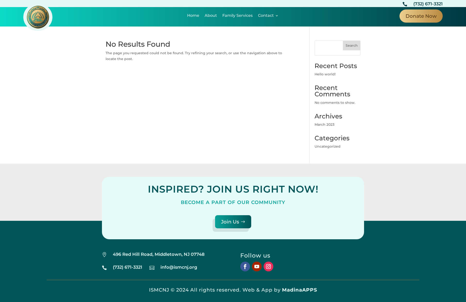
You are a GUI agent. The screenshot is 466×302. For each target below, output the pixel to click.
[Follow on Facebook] (245, 266)
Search (352, 45)
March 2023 (324, 124)
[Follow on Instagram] (268, 266)
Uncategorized (328, 146)
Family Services (237, 16)
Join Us (230, 222)
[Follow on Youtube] (257, 266)
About (211, 16)
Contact (266, 16)
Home (193, 16)
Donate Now (421, 16)
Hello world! (325, 74)
